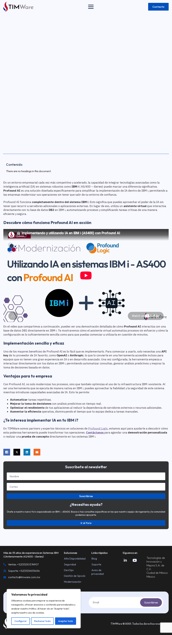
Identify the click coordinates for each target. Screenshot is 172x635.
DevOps (69, 570)
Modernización (72, 581)
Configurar (20, 621)
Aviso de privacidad (97, 571)
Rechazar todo (42, 621)
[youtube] (134, 560)
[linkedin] (125, 560)
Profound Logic (98, 428)
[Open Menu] (91, 6)
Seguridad (70, 564)
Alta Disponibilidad (74, 558)
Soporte (96, 564)
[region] (44, 608)
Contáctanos (95, 432)
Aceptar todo (65, 621)
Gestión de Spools (74, 575)
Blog (94, 558)
